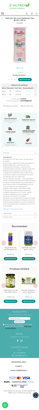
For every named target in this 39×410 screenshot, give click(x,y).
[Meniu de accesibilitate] (35, 395)
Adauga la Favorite (11, 106)
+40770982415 (20, 353)
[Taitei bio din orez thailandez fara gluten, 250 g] (20, 45)
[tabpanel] (20, 45)
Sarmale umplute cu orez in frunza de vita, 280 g (28, 291)
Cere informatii (27, 106)
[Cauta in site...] (36, 14)
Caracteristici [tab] (7, 213)
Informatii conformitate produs (13, 209)
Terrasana (19, 23)
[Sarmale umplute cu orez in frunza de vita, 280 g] (28, 281)
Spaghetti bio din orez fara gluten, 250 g (10, 249)
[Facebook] (17, 340)
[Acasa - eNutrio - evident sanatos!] (20, 5)
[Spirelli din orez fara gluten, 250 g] (28, 238)
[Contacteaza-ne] (26, 14)
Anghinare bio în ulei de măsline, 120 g (11, 291)
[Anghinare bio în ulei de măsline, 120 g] (10, 281)
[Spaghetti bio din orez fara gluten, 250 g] (10, 238)
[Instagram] (21, 340)
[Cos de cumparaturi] (32, 14)
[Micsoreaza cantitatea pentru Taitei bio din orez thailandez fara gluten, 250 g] (8, 79)
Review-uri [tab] (7, 217)
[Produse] (2, 14)
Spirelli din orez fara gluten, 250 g (28, 248)
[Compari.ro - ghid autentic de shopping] (19, 400)
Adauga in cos (25, 79)
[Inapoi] (1, 18)
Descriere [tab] (6, 153)
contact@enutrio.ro (20, 355)
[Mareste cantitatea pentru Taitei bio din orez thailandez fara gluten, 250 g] (14, 79)
